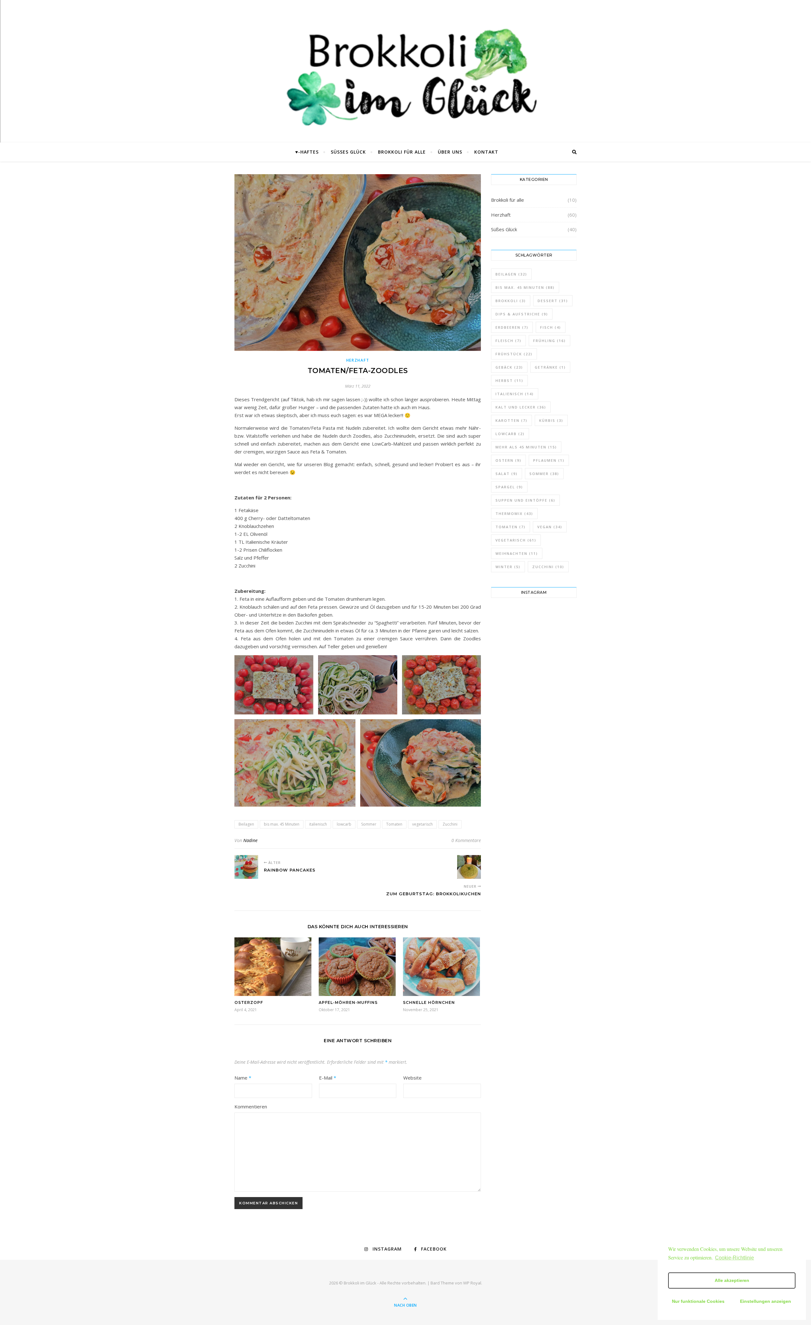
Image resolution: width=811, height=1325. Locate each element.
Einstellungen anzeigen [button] (765, 1301)
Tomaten (394, 824)
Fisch (550, 327)
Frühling (549, 340)
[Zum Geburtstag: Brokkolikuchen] (469, 867)
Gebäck (509, 367)
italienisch (318, 824)
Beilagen (246, 824)
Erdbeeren (511, 327)
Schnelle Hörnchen (429, 1002)
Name (242, 1078)
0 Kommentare (466, 840)
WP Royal (472, 1283)
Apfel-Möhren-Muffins (348, 1002)
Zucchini (450, 824)
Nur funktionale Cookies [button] (698, 1301)
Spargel (509, 487)
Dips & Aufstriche (521, 314)
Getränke (550, 367)
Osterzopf (248, 1002)
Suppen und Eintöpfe (525, 500)
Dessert (553, 300)
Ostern (508, 460)
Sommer (368, 824)
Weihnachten (516, 553)
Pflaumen (549, 460)
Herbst (509, 380)
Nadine (250, 840)
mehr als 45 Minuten (526, 447)
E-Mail (327, 1078)
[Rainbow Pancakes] (246, 867)
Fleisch (508, 340)
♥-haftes (307, 152)
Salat (506, 473)
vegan (549, 526)
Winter (507, 566)
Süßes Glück (348, 152)
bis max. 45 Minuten (281, 824)
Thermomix (514, 513)
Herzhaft (357, 360)
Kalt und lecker (520, 407)
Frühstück (514, 354)
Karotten (511, 420)
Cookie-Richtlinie (734, 1257)
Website (412, 1078)
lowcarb (344, 824)
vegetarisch (422, 824)
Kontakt (486, 152)
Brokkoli (510, 300)
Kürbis (551, 420)
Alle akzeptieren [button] (732, 1280)
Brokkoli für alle (402, 152)
